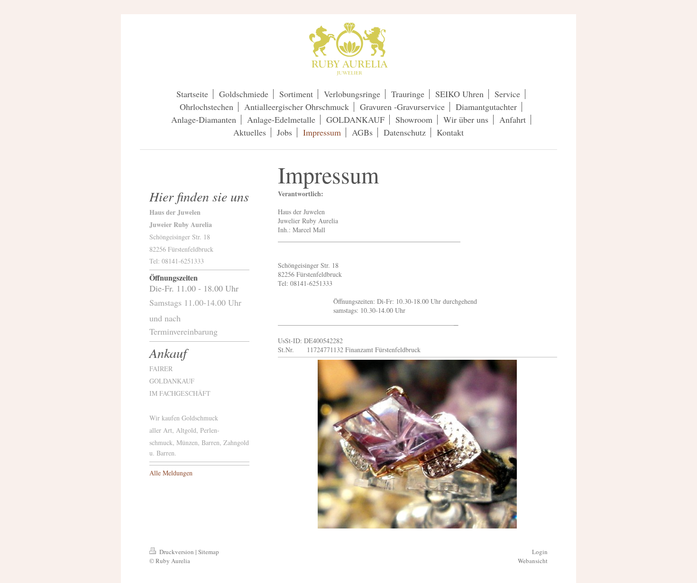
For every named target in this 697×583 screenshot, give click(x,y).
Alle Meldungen (171, 472)
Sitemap (208, 551)
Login (540, 551)
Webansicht (533, 560)
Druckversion (176, 551)
